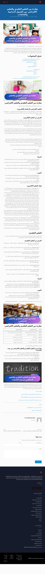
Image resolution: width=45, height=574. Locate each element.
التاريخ (40, 519)
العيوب (34, 74)
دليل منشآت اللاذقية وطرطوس (36, 511)
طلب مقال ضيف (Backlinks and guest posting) (33, 547)
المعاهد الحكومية (39, 517)
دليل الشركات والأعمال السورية (36, 536)
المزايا (35, 72)
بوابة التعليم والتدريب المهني (37, 410)
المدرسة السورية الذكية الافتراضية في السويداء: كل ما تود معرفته (30, 400)
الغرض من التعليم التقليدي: (31, 71)
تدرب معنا (40, 537)
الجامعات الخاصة (39, 513)
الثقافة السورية (39, 505)
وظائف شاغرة (39, 534)
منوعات (40, 521)
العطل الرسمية (39, 498)
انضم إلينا (40, 530)
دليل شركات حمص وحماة (37, 507)
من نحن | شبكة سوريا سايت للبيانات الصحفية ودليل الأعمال (19, 557)
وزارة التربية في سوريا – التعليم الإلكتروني (34, 407)
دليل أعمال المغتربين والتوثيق (36, 515)
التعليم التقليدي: (36, 69)
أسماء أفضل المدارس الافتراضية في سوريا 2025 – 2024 (31, 397)
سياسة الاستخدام (38, 541)
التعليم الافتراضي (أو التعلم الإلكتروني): (29, 61)
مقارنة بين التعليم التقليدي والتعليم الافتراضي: (31, 59)
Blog (23, 46)
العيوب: (34, 65)
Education (20, 46)
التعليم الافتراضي (39, 502)
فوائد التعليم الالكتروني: (31, 66)
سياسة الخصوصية (38, 545)
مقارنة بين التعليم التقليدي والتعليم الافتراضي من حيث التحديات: (24, 78)
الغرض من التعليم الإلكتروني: (31, 62)
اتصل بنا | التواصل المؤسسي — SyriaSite (5, 558)
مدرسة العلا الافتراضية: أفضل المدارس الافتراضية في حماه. (31, 394)
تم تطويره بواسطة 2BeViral (11, 556)
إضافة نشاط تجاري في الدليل (36, 539)
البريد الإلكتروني (39, 443)
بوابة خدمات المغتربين (38, 543)
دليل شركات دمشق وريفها (37, 500)
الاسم (20, 443)
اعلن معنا (40, 532)
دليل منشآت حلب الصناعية (37, 503)
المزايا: (34, 63)
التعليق (40, 449)
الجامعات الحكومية (38, 509)
